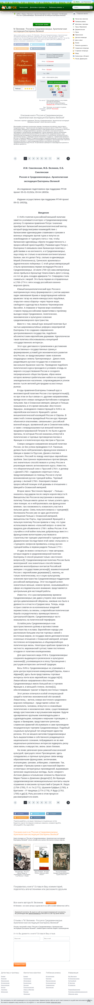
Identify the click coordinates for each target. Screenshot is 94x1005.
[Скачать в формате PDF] (61, 96)
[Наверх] (89, 1001)
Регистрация (87, 2)
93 (58, 158)
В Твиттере (37, 44)
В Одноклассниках (22, 48)
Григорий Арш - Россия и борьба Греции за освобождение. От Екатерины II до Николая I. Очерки (22, 874)
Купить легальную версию (57, 82)
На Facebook (20, 44)
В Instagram (53, 44)
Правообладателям (74, 989)
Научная (26, 985)
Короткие (48, 978)
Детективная (27, 981)
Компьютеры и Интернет (82, 56)
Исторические (5, 983)
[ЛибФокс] (9, 7)
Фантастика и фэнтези (81, 19)
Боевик (3, 976)
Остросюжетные (51, 983)
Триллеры (4, 989)
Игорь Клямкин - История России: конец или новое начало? (42, 873)
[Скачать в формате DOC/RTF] (54, 96)
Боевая (26, 976)
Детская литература (81, 37)
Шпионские (4, 992)
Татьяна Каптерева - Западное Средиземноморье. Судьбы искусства (61, 873)
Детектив (3, 978)
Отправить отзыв (20, 964)
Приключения (79, 35)
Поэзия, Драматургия (81, 58)
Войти (77, 2)
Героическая (27, 978)
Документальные (80, 29)
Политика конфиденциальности (77, 992)
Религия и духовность (81, 45)
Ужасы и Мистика (29, 989)
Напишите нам (51, 104)
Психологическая (29, 987)
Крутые (3, 987)
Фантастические (51, 981)
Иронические (5, 981)
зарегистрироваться (35, 913)
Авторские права (41, 24)
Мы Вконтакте (37, 48)
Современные (50, 985)
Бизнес (77, 42)
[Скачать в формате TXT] (64, 90)
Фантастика (6, 12)
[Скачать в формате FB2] (51, 90)
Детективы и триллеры (37, 7)
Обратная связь (73, 994)
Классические (5, 985)
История (49, 69)
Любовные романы (55, 7)
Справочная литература (82, 48)
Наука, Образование (81, 27)
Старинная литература (81, 50)
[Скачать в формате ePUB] (57, 90)
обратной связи (56, 1002)
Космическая (27, 983)
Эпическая (27, 994)
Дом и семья (78, 40)
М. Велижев (50, 61)
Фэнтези (26, 992)
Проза (77, 32)
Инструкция (55, 108)
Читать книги (23, 7)
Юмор (77, 53)
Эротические (50, 987)
